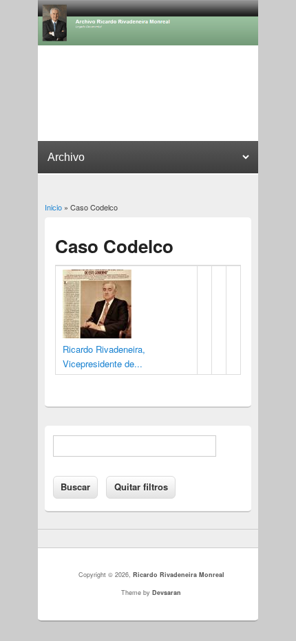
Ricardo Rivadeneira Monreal (178, 574)
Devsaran (166, 592)
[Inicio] (148, 41)
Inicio (53, 207)
